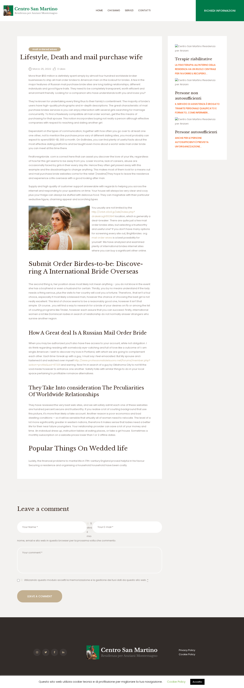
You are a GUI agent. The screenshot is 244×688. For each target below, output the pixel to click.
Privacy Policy (187, 650)
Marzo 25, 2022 (42, 69)
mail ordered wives (44, 49)
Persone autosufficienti (196, 132)
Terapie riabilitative (193, 59)
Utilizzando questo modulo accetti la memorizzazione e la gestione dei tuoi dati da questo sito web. (86, 580)
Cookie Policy (187, 654)
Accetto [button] (197, 682)
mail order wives (102, 237)
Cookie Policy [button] (176, 682)
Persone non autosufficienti (188, 95)
